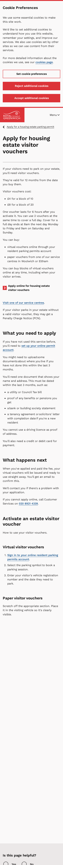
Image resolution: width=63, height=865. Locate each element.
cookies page (44, 62)
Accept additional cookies (31, 98)
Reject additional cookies (31, 86)
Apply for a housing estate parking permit (30, 126)
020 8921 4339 (28, 503)
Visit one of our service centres (23, 302)
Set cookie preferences (31, 74)
